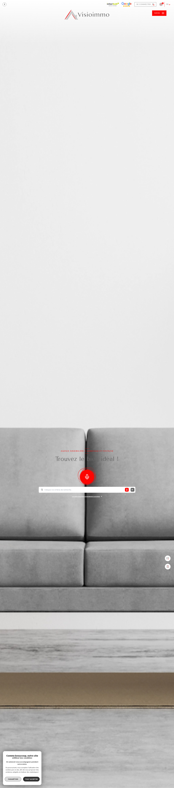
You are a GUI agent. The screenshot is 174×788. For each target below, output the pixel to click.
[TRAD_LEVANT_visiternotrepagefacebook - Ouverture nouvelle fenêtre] (4, 4)
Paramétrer (13, 779)
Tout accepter (31, 779)
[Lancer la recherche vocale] (87, 476)
